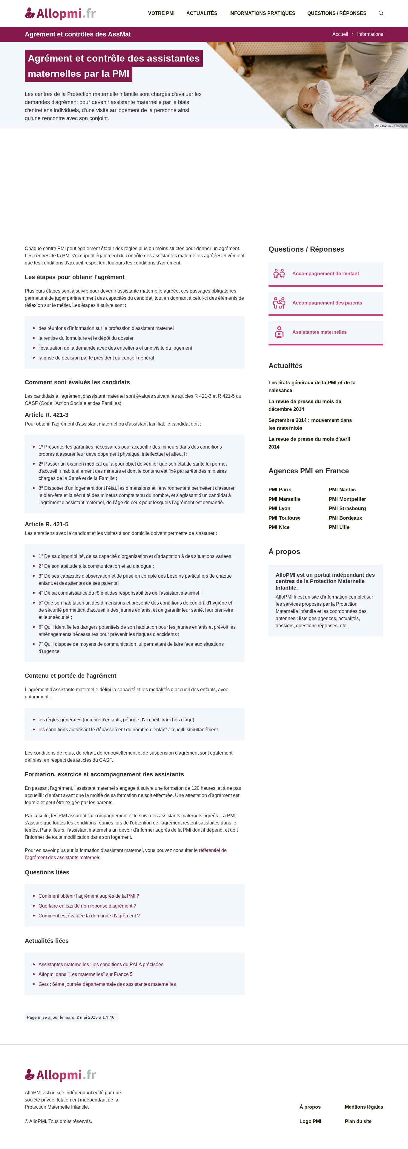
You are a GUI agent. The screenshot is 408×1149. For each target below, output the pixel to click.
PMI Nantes (342, 489)
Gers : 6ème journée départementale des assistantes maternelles (107, 984)
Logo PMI (310, 1121)
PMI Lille (339, 527)
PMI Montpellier (347, 499)
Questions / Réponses (336, 13)
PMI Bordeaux (345, 518)
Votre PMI (161, 13)
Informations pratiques (262, 13)
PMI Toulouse (284, 518)
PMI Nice (279, 527)
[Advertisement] (135, 194)
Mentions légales (364, 1107)
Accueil (340, 34)
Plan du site (358, 1121)
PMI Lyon (279, 508)
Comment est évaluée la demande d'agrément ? (89, 915)
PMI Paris (280, 489)
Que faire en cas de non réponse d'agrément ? (87, 905)
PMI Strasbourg (347, 508)
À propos (310, 1107)
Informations (370, 34)
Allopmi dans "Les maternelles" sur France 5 (86, 974)
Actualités (201, 13)
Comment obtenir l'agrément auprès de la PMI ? (89, 896)
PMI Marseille (284, 499)
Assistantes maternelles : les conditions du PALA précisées (101, 964)
